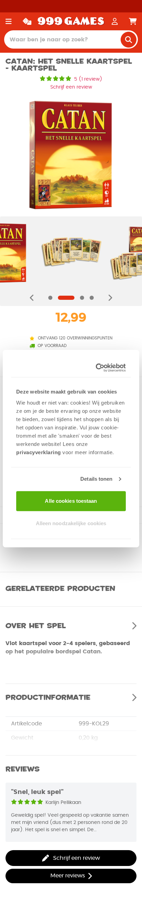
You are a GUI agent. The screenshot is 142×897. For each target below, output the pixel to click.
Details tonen (96, 479)
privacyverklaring (38, 452)
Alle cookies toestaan (71, 501)
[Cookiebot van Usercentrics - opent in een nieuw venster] (97, 367)
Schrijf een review (71, 87)
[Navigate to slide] (50, 298)
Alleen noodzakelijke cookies (71, 523)
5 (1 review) (88, 79)
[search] (128, 40)
